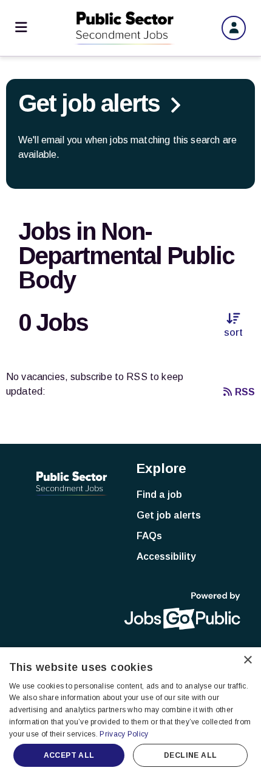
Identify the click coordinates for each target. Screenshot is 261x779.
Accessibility (166, 556)
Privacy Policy (124, 734)
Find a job (159, 494)
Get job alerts (169, 515)
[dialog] (130, 713)
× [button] (247, 660)
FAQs (149, 536)
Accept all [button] (69, 755)
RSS (245, 392)
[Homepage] (124, 28)
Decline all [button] (190, 755)
